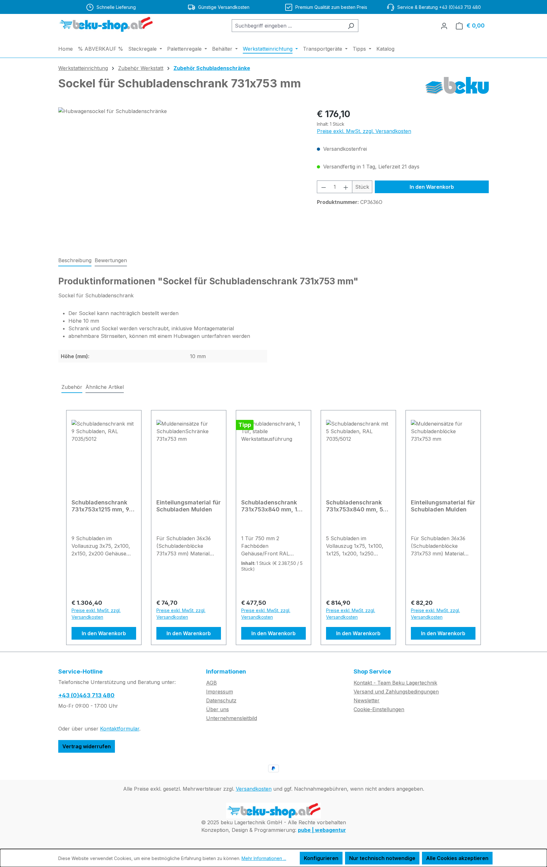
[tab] (74, 260)
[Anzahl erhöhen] (346, 186)
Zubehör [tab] (71, 387)
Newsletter (367, 700)
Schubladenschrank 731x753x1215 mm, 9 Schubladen (100, 506)
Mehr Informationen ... (264, 858)
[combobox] (288, 25)
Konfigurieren (321, 858)
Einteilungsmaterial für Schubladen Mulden (188, 506)
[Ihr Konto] (444, 25)
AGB (211, 683)
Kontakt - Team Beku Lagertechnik (395, 683)
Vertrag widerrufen (86, 746)
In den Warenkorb (432, 187)
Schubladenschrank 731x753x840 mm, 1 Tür (269, 506)
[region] (181, 175)
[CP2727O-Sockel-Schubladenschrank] (181, 175)
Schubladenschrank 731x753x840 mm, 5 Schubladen (354, 506)
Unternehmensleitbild (231, 718)
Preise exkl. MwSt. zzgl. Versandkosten (364, 131)
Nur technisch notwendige (382, 858)
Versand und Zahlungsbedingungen (396, 691)
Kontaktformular (119, 728)
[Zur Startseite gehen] (105, 24)
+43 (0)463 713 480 (86, 695)
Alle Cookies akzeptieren (457, 858)
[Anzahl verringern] (323, 186)
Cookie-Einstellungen (379, 709)
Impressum (219, 691)
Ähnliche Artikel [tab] (104, 387)
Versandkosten (254, 789)
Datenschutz (221, 700)
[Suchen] (350, 25)
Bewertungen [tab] (111, 260)
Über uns (217, 709)
